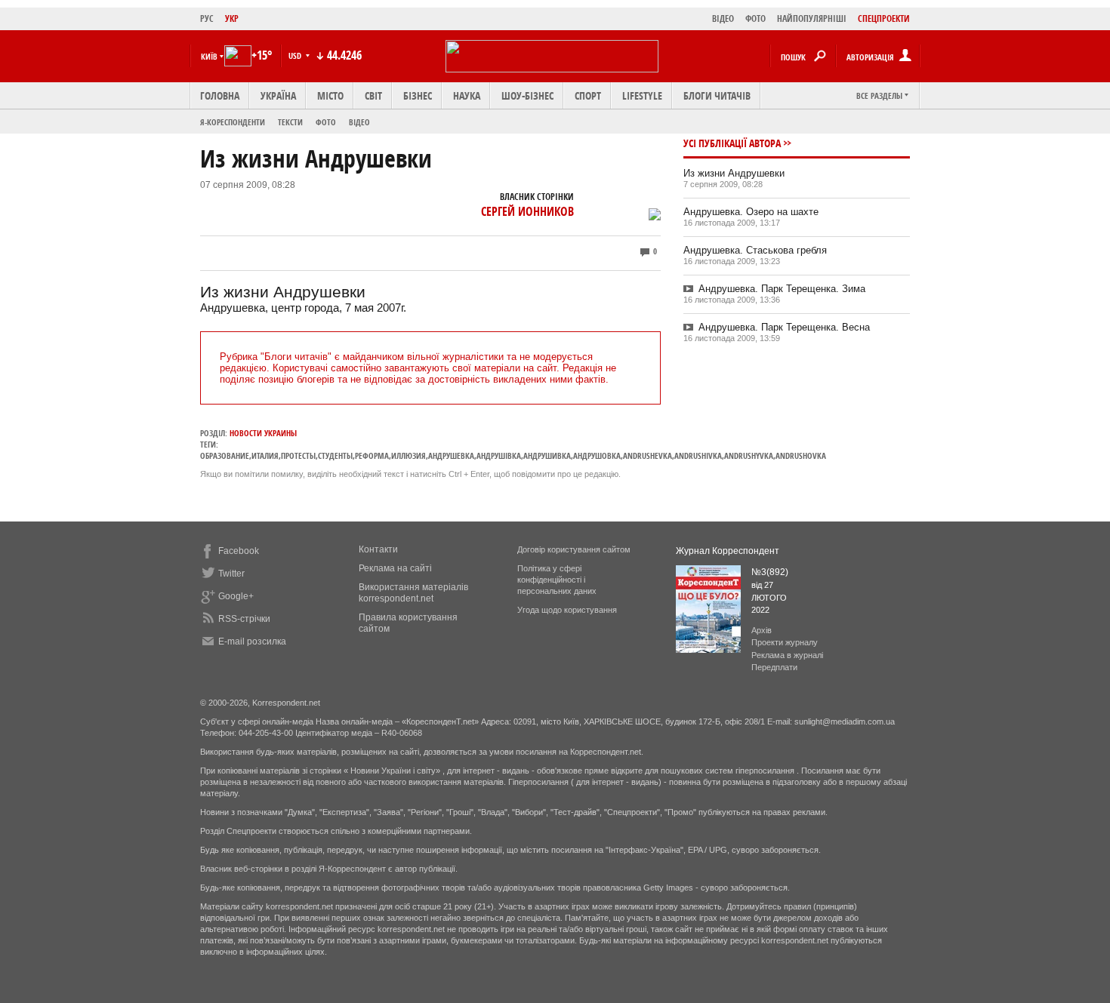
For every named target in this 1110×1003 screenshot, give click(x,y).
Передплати (774, 667)
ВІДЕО (723, 18)
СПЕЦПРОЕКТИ (884, 18)
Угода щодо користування (567, 609)
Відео (359, 122)
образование (224, 455)
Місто (330, 95)
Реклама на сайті (395, 568)
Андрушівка (498, 455)
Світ (373, 95)
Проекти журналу (784, 642)
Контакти (378, 549)
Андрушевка (451, 455)
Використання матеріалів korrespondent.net (413, 593)
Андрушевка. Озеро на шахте (751, 211)
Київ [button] (209, 56)
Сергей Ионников (527, 211)
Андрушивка (547, 455)
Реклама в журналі (787, 655)
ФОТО (755, 18)
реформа (372, 455)
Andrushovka (800, 455)
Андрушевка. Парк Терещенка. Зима (781, 288)
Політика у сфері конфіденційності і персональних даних (557, 579)
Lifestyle (642, 95)
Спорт (588, 95)
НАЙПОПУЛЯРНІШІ (811, 18)
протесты (298, 455)
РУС (207, 18)
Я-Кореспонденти (232, 122)
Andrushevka (647, 455)
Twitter (231, 573)
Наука (466, 95)
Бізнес (417, 95)
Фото (326, 122)
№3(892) (769, 572)
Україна (278, 95)
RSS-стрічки (244, 619)
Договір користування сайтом (574, 549)
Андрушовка (597, 455)
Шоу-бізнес (527, 95)
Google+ (236, 596)
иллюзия (408, 455)
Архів (761, 630)
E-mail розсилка (252, 641)
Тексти (290, 122)
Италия (265, 455)
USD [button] (296, 55)
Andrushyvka (748, 455)
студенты (335, 455)
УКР (232, 18)
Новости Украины (263, 432)
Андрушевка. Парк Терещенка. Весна (784, 327)
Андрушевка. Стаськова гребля (755, 250)
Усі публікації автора (732, 143)
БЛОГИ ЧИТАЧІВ (717, 95)
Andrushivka (698, 455)
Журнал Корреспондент (727, 551)
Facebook (238, 551)
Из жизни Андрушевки (734, 173)
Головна (219, 95)
